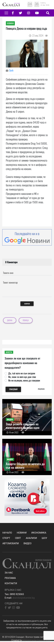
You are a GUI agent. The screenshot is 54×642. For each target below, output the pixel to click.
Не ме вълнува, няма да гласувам (24, 380)
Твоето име (8, 273)
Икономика (38, 532)
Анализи (31, 538)
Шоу (44, 538)
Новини (22, 532)
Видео (28, 543)
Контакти (11, 583)
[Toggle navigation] (6, 13)
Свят (18, 538)
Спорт (6, 538)
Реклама (10, 578)
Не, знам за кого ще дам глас (22, 377)
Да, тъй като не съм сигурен (21, 373)
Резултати (41, 389)
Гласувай (13, 389)
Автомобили (10, 543)
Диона (9, 320)
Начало (7, 532)
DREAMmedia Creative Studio (37, 640)
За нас (9, 572)
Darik (11, 70)
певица (26, 320)
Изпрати (27, 304)
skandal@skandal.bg (23, 597)
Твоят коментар (10, 282)
